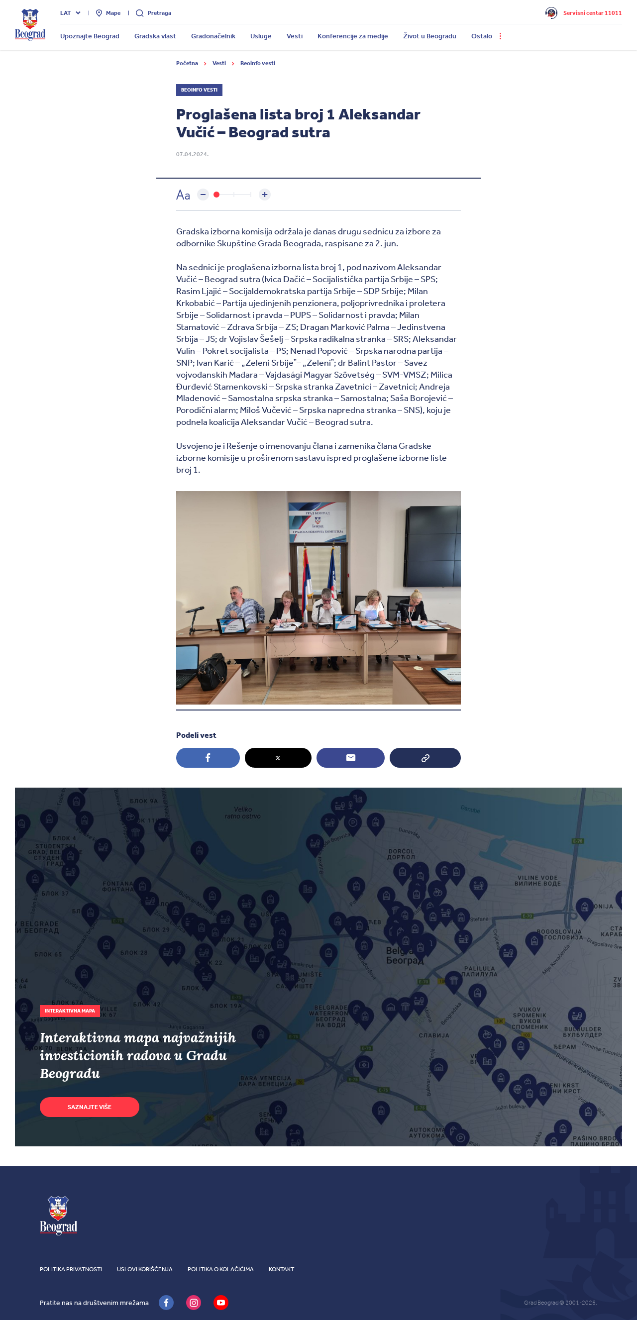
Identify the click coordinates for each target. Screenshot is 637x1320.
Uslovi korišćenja (145, 1269)
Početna (187, 63)
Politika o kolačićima (221, 1269)
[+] (265, 195)
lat (65, 12)
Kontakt (281, 1269)
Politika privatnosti (71, 1269)
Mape (113, 12)
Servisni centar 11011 (592, 12)
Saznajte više (89, 1107)
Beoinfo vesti (257, 63)
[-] (203, 195)
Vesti (219, 63)
